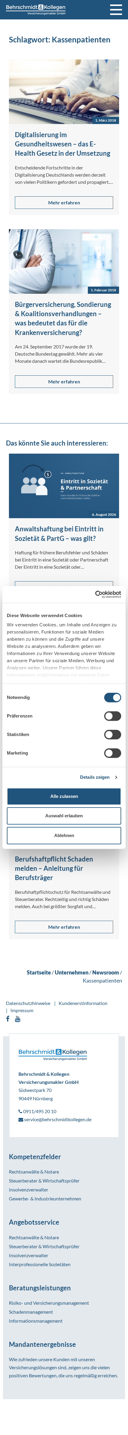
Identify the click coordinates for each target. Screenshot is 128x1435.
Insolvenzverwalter (28, 1189)
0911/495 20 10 (39, 1111)
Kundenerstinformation (83, 1003)
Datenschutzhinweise (28, 1003)
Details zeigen (95, 777)
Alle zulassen (64, 796)
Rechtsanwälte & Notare (34, 1171)
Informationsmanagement (36, 1321)
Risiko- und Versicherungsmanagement (49, 1303)
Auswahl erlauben (64, 815)
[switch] (112, 716)
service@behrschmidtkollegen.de (57, 1119)
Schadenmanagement (31, 1312)
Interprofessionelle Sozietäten (40, 1264)
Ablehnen (64, 835)
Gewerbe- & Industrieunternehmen (45, 1198)
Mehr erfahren (64, 202)
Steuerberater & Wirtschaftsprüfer (44, 1180)
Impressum (21, 1010)
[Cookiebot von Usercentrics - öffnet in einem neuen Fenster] (95, 594)
